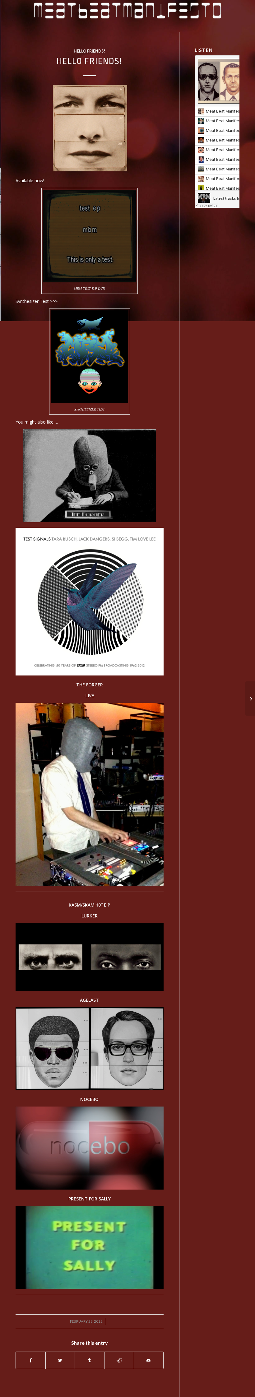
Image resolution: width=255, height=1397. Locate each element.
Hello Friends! (89, 51)
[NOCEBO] (90, 1188)
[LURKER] (90, 989)
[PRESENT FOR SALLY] (90, 1287)
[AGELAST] (90, 1088)
